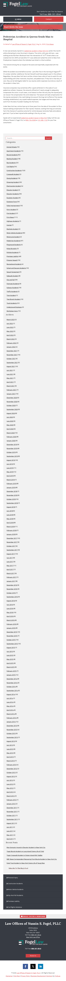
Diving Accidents (12, 178)
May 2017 (10, 566)
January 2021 (11, 394)
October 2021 (11, 359)
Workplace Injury (12, 311)
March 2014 (11, 714)
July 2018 (10, 511)
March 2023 (11, 320)
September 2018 (12, 503)
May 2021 (10, 378)
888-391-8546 (54, 14)
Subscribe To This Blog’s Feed (18, 868)
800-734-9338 (31, 120)
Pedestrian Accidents (13, 241)
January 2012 (11, 804)
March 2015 (11, 667)
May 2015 (10, 659)
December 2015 (12, 632)
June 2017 (10, 562)
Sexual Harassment (13, 272)
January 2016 (11, 628)
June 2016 (10, 608)
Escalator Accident (13, 198)
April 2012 (10, 792)
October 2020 (11, 405)
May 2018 (10, 519)
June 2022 (10, 327)
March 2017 (11, 573)
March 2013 (11, 761)
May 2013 (10, 753)
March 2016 (11, 620)
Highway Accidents (13, 221)
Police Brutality (12, 249)
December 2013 (12, 726)
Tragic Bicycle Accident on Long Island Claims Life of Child (25, 851)
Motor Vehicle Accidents (14, 233)
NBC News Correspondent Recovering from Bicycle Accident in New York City (32, 859)
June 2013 (10, 749)
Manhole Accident (12, 229)
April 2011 (10, 839)
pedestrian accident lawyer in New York (34, 118)
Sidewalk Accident (12, 276)
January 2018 (11, 534)
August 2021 (11, 366)
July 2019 (10, 464)
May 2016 (10, 612)
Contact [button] (49, 19)
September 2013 (12, 737)
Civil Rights (10, 167)
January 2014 (11, 722)
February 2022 (11, 343)
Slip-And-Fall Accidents (15, 895)
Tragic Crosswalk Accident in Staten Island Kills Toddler (24, 855)
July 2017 (10, 558)
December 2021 (12, 351)
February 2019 (11, 484)
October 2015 (11, 640)
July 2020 (10, 417)
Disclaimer (9, 976)
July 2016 (10, 605)
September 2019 (12, 456)
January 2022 (11, 347)
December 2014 (12, 679)
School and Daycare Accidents (16, 268)
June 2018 (10, 515)
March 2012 (11, 796)
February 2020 (11, 437)
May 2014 (10, 706)
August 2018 (11, 507)
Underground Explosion (14, 307)
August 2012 (11, 776)
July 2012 (10, 780)
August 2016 (11, 601)
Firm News (50, 44)
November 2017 (12, 542)
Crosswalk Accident (13, 174)
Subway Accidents (12, 288)
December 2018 (12, 491)
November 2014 (12, 683)
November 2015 (12, 636)
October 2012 (11, 772)
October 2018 (11, 499)
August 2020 (11, 413)
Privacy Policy (25, 976)
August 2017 (11, 554)
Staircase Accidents (13, 284)
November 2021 (12, 355)
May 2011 (10, 835)
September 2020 (12, 409)
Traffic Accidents (12, 291)
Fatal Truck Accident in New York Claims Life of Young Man (26, 863)
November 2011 (12, 812)
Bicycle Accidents (12, 155)
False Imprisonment (13, 206)
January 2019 (11, 487)
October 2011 (11, 815)
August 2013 (11, 741)
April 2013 (10, 757)
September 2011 (12, 819)
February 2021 (11, 390)
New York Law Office (33, 937)
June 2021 (10, 374)
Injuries (9, 225)
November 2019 (12, 448)
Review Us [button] (33, 956)
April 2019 (10, 476)
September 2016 (12, 597)
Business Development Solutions (41, 976)
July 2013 (10, 745)
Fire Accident (11, 213)
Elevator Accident (12, 190)
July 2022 (10, 323)
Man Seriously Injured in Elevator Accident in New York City (26, 847)
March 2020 (11, 433)
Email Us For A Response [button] (34, 916)
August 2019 (11, 460)
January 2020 (11, 441)
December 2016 (12, 585)
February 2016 (11, 624)
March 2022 (11, 339)
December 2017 (12, 538)
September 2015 (12, 644)
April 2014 (10, 710)
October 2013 (11, 733)
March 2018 (11, 527)
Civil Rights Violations (15, 907)
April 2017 (10, 569)
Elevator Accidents (13, 194)
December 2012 (12, 769)
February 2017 (11, 577)
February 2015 (11, 671)
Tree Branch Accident (13, 299)
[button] (18, 19)
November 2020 (12, 402)
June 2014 (10, 702)
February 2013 (11, 765)
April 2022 (10, 335)
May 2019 (10, 472)
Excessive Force (12, 202)
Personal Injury (13, 877)
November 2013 (12, 730)
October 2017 (11, 546)
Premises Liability (12, 256)
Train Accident (11, 295)
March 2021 (11, 386)
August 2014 (11, 694)
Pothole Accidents (12, 252)
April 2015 (10, 663)
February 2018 (11, 530)
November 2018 (12, 495)
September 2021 (12, 363)
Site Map (17, 976)
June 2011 (10, 831)
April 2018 (10, 523)
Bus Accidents (11, 163)
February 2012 (11, 800)
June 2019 (10, 468)
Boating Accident (12, 159)
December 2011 (12, 808)
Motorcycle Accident (13, 237)
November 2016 (12, 589)
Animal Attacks (12, 147)
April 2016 (10, 616)
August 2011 (11, 823)
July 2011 (10, 827)
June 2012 (10, 784)
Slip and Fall (11, 280)
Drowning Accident (13, 182)
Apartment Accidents (13, 151)
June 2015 (10, 655)
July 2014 (10, 698)
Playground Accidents (14, 245)
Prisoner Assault (12, 260)
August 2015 (11, 648)
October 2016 (11, 593)
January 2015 (11, 675)
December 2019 (12, 444)
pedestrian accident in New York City (36, 51)
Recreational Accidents (14, 264)
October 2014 (11, 687)
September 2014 (12, 691)
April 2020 (10, 429)
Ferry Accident (11, 210)
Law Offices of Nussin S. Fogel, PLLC (23, 44)
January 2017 (11, 581)
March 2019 (11, 480)
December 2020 (12, 398)
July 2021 (10, 370)
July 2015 (10, 651)
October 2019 (11, 452)
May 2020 (10, 425)
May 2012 (10, 788)
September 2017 (12, 550)
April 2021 (10, 382)
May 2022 (10, 331)
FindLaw (57, 976)
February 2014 (11, 718)
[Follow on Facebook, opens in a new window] (25, 966)
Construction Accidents (14, 170)
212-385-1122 (43, 120)
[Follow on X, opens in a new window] (33, 966)
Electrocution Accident (14, 186)
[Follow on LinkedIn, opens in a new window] (40, 966)
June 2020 (10, 421)
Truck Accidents (12, 303)
